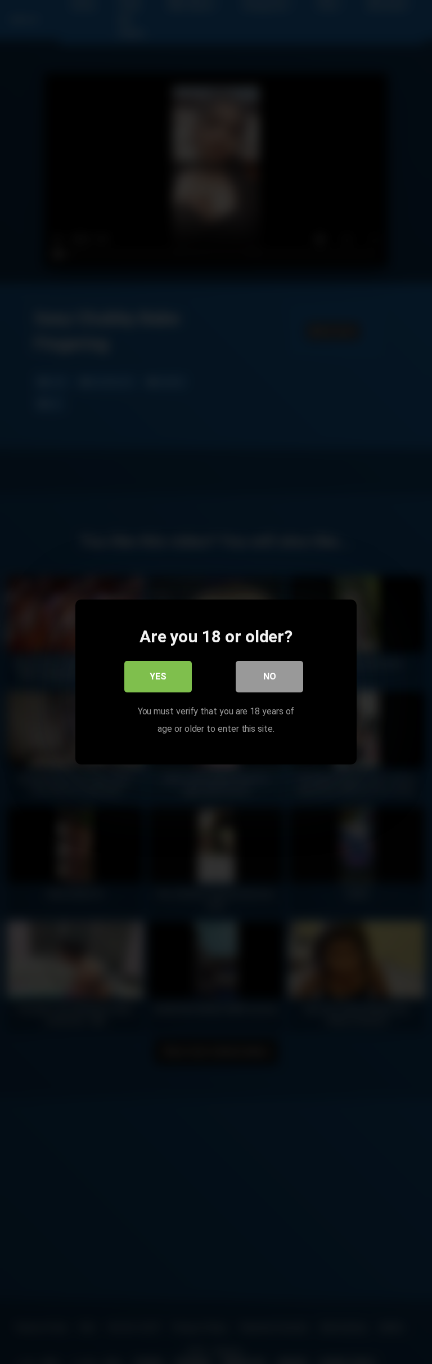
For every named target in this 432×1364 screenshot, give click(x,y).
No (269, 676)
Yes (158, 676)
